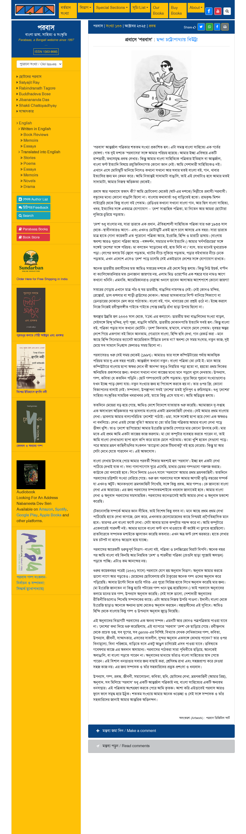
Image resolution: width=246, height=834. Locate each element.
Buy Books (176, 10)
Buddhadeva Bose (35, 93)
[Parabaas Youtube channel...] (217, 11)
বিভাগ (84, 7)
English (25, 123)
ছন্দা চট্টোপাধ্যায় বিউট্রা (177, 39)
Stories (30, 157)
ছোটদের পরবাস (30, 76)
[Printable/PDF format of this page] (225, 27)
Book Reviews (36, 134)
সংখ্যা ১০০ (114, 25)
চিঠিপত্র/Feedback (35, 207)
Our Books (158, 10)
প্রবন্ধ (152, 25)
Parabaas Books (35, 229)
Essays (30, 146)
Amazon (46, 509)
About (195, 7)
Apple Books (51, 515)
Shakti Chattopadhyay (38, 105)
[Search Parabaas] (227, 11)
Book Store (31, 237)
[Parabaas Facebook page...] (208, 11)
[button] (161, 731)
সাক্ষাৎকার (26, 111)
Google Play (27, 515)
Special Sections (110, 7)
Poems (30, 163)
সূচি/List (139, 7)
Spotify (61, 509)
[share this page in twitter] (201, 27)
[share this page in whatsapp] (209, 27)
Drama (29, 186)
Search (28, 215)
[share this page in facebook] (217, 27)
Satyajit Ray (29, 82)
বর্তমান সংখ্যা (66, 10)
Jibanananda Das (34, 99)
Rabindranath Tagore (37, 88)
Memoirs (31, 140)
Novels (30, 180)
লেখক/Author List (35, 199)
